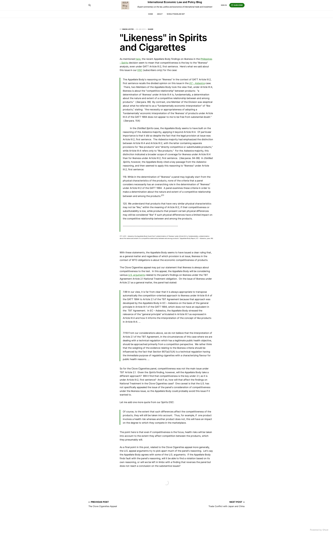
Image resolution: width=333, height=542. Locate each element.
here (138, 59)
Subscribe (238, 5)
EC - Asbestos (197, 83)
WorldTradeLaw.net (176, 14)
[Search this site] (90, 5)
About (160, 14)
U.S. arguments (136, 275)
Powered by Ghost (319, 529)
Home (150, 14)
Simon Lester (128, 29)
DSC (139, 70)
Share (150, 29)
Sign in (224, 5)
